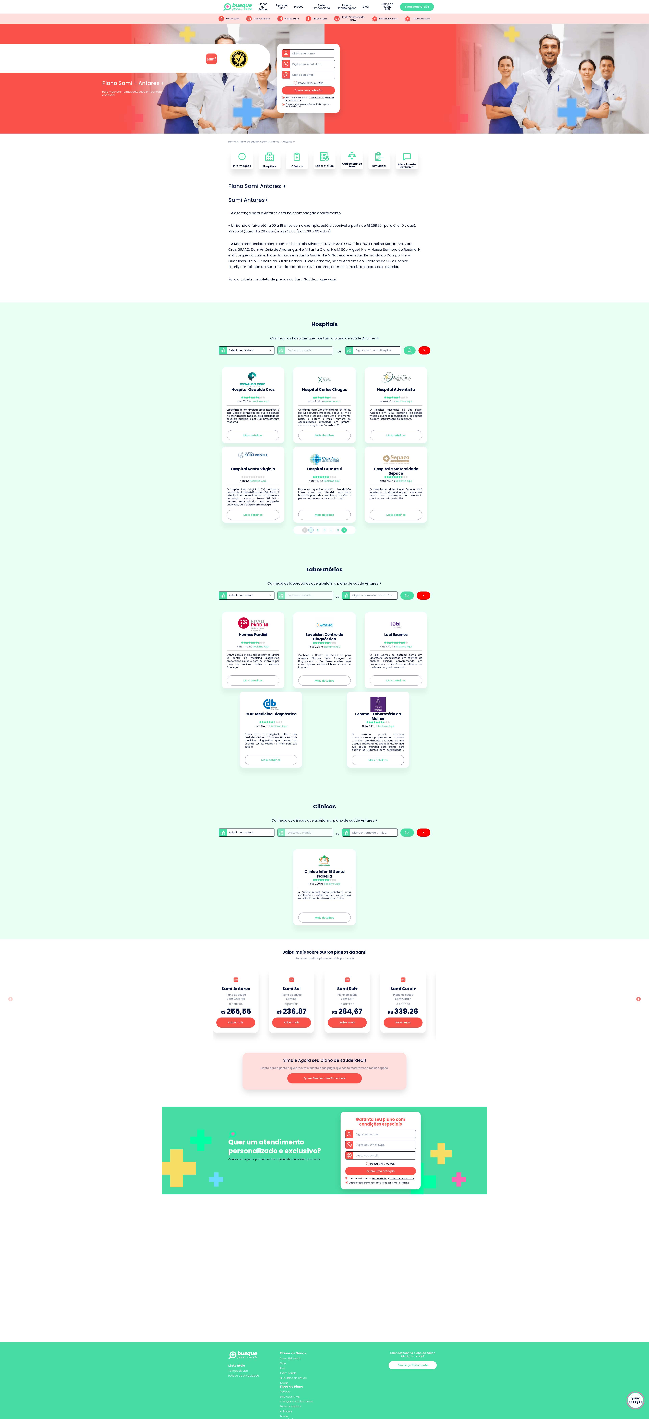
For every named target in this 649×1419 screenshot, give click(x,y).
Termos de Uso (316, 97)
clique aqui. (326, 279)
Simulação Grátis (417, 7)
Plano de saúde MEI (387, 7)
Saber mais (236, 1022)
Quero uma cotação (308, 90)
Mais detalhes (253, 435)
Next (638, 999)
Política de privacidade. (402, 1178)
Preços (298, 6)
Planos (275, 141)
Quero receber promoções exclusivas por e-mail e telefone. (307, 105)
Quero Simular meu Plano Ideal (324, 1078)
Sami (265, 141)
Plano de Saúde (249, 141)
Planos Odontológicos (346, 6)
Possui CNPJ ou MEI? (310, 83)
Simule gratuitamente (413, 1365)
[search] (410, 350)
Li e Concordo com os (296, 98)
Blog (366, 6)
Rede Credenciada (321, 6)
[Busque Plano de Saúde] (237, 6)
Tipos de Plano (281, 6)
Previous (10, 999)
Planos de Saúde (262, 7)
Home (232, 141)
